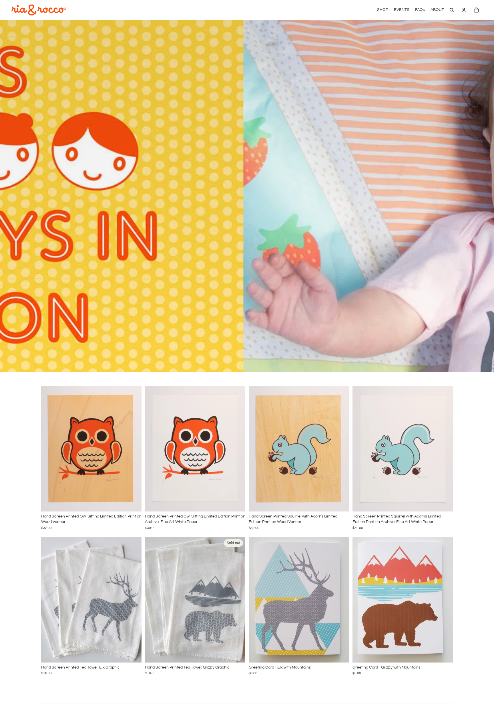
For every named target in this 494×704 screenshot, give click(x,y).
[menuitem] (382, 10)
